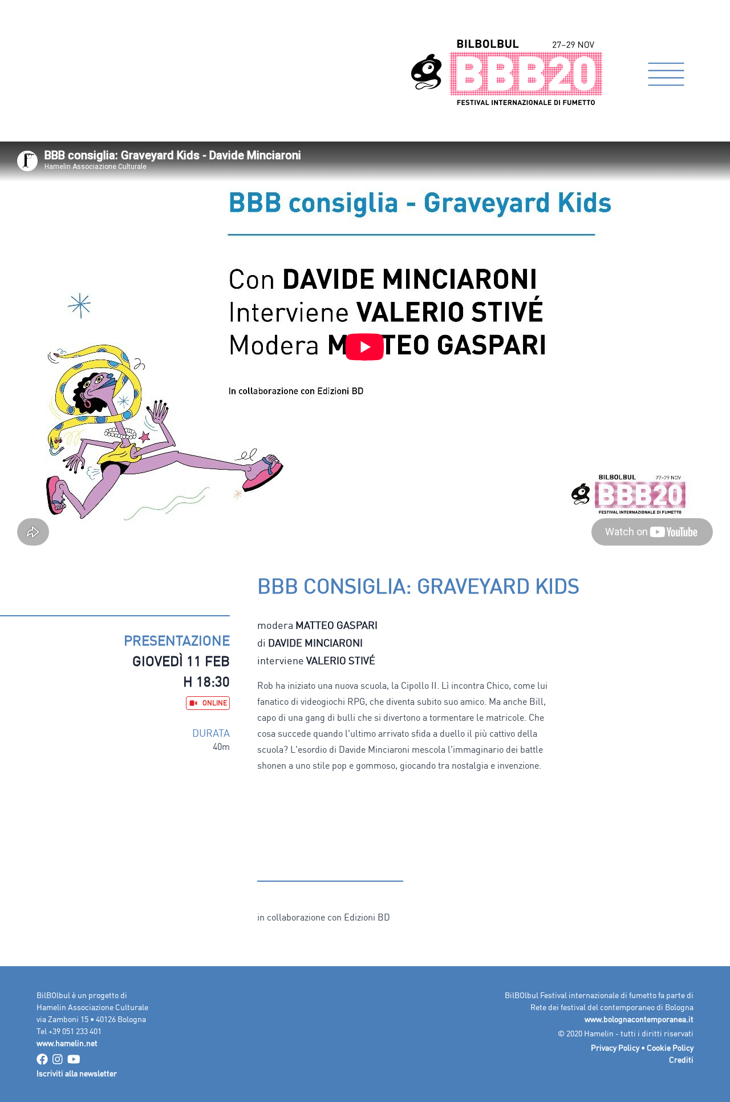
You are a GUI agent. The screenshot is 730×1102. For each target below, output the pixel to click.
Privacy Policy (615, 1047)
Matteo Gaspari (336, 625)
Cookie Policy (670, 1047)
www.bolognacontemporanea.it (639, 1019)
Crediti (681, 1059)
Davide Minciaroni (315, 642)
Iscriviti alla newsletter (76, 1073)
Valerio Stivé (340, 660)
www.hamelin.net (67, 1043)
